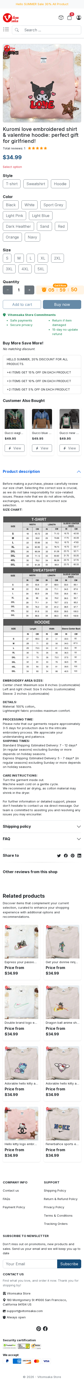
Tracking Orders (56, 1224)
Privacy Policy (54, 1207)
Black (11, 205)
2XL (57, 258)
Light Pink (14, 215)
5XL (41, 269)
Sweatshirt (35, 183)
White (29, 205)
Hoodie (60, 183)
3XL (9, 269)
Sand (44, 226)
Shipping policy (17, 826)
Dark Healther (18, 226)
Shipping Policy (55, 1190)
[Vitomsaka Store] (11, 18)
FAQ (6, 838)
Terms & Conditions (58, 1215)
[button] (7, 29)
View (17, 448)
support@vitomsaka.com (25, 1311)
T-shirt (12, 183)
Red (61, 226)
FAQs (6, 1199)
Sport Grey (53, 205)
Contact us (11, 1190)
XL (43, 258)
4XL (25, 269)
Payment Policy (14, 1207)
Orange (12, 237)
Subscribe (69, 1264)
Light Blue (40, 215)
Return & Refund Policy (60, 1199)
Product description (21, 471)
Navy (32, 237)
